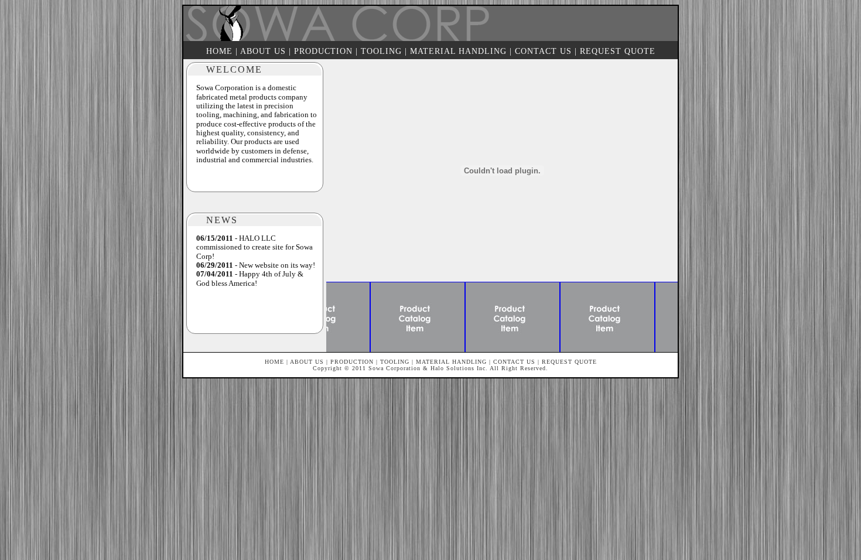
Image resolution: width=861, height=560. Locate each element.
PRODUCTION (323, 51)
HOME (219, 51)
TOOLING (381, 51)
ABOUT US (263, 51)
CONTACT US (543, 51)
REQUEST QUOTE (617, 51)
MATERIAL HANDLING (458, 51)
